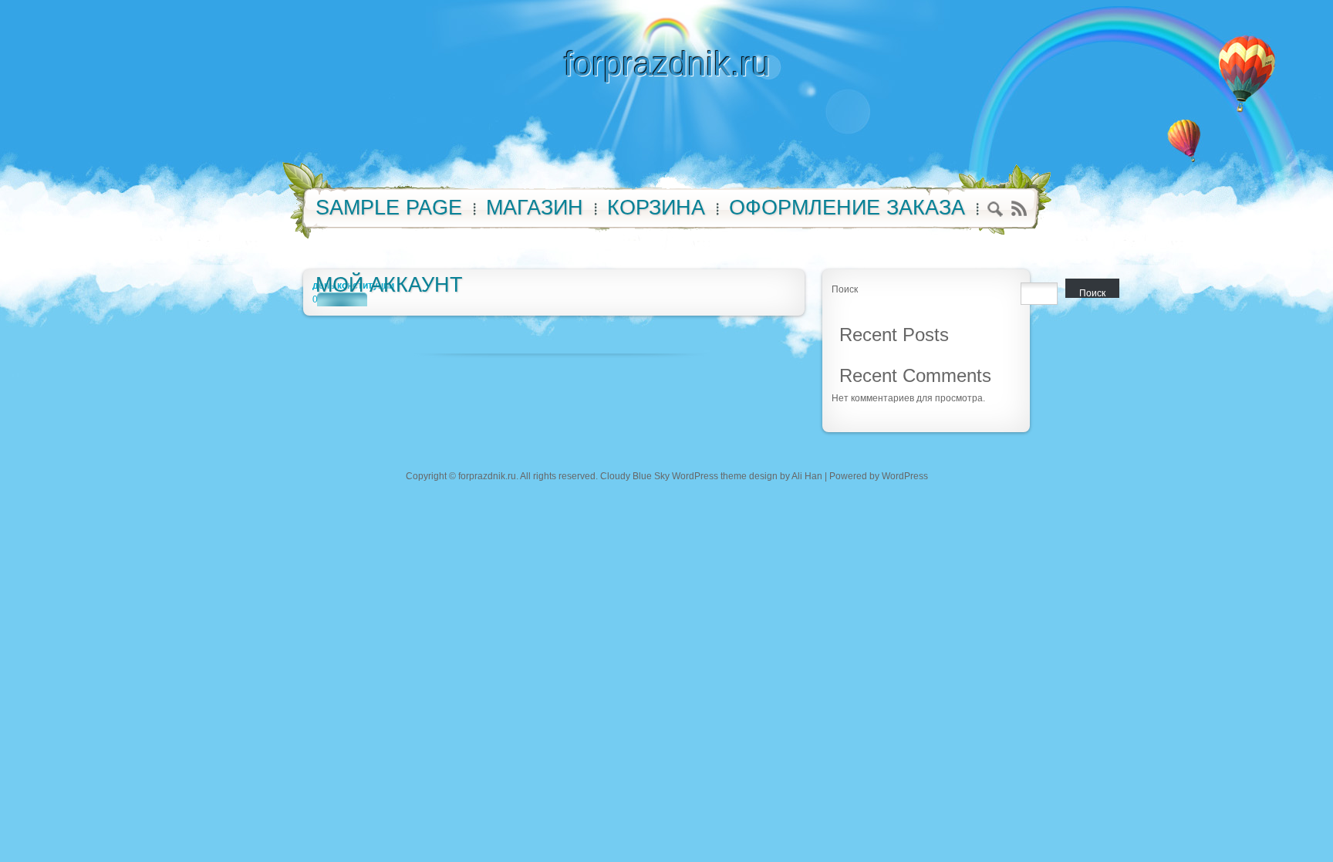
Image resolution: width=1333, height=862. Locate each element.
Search (995, 211)
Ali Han (806, 476)
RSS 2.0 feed (1018, 208)
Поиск (845, 289)
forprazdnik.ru (667, 64)
